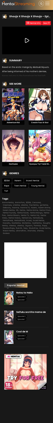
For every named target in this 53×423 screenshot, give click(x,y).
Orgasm (28, 225)
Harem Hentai (9, 210)
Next (45, 23)
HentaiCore (26, 218)
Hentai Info (35, 23)
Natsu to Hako (24, 292)
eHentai (24, 205)
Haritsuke (13, 164)
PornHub (37, 225)
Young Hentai (37, 185)
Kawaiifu (6, 223)
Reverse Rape (8, 228)
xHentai (40, 230)
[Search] (41, 3)
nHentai (12, 225)
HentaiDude (38, 218)
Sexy (25, 228)
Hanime (15, 207)
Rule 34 (19, 228)
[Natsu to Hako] (8, 297)
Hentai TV (25, 215)
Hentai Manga (36, 213)
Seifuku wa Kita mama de (31, 312)
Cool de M (22, 331)
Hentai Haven (23, 213)
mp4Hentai (37, 223)
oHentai (20, 225)
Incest (29, 220)
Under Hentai (44, 228)
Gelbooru (7, 207)
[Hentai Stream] (18, 3)
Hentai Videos (14, 218)
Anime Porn (20, 202)
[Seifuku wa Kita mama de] (8, 317)
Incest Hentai (32, 180)
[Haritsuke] (13, 145)
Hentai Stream (13, 215)
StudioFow (33, 228)
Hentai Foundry (9, 213)
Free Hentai (33, 205)
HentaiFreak (8, 220)
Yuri (6, 190)
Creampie (7, 205)
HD (17, 210)
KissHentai (16, 223)
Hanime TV (25, 207)
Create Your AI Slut (39, 122)
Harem (18, 180)
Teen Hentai (20, 185)
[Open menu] (47, 3)
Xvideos (6, 233)
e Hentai (16, 205)
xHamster (31, 230)
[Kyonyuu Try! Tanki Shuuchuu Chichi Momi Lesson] (40, 145)
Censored (36, 202)
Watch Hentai (9, 230)
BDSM (7, 180)
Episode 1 (21, 300)
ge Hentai (44, 205)
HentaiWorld (19, 220)
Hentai (22, 210)
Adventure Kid (13, 122)
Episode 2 (21, 297)
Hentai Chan (44, 210)
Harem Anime (44, 207)
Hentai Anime (32, 210)
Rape (6, 185)
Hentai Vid (34, 215)
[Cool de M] (8, 336)
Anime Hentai (8, 202)
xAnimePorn (21, 230)
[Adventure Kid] (13, 104)
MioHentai (26, 223)
